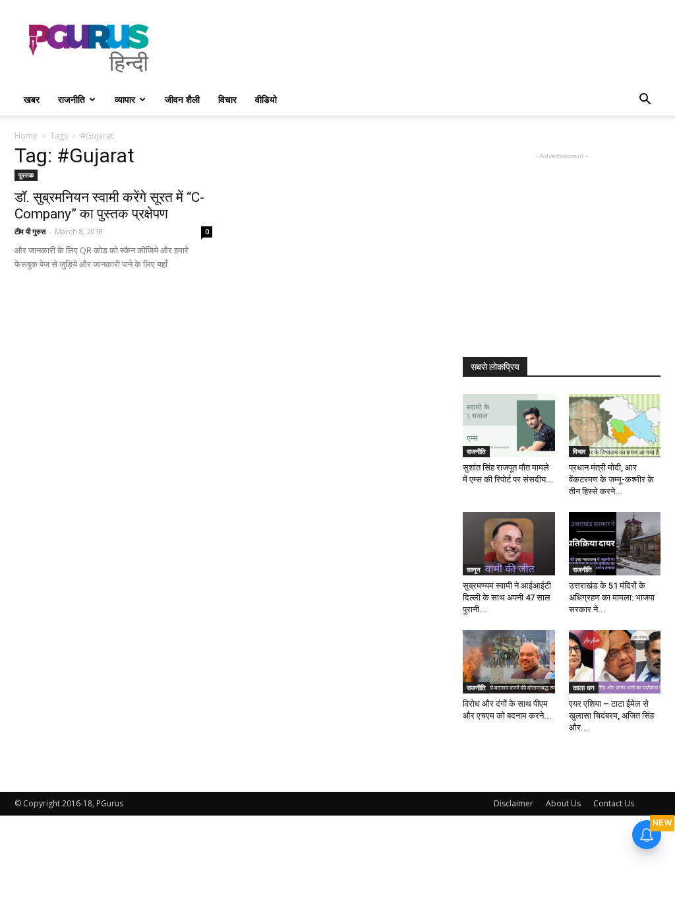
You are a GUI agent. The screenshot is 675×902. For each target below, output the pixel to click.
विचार (227, 99)
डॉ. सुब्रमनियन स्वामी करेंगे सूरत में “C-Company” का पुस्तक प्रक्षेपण (109, 205)
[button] (644, 100)
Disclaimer (513, 803)
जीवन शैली (182, 99)
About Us (563, 803)
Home (26, 135)
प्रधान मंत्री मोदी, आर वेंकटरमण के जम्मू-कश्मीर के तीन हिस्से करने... (611, 479)
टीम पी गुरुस (30, 231)
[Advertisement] (420, 48)
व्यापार (125, 99)
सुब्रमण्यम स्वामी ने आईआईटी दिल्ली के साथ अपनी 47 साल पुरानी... (507, 597)
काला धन (584, 687)
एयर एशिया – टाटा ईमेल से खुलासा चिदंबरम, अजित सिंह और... (611, 715)
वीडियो (266, 99)
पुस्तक (26, 174)
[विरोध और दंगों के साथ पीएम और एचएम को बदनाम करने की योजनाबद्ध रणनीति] (509, 661)
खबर (32, 99)
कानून (474, 569)
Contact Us (613, 803)
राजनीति (71, 99)
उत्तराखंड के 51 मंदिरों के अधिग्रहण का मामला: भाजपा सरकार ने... (612, 597)
